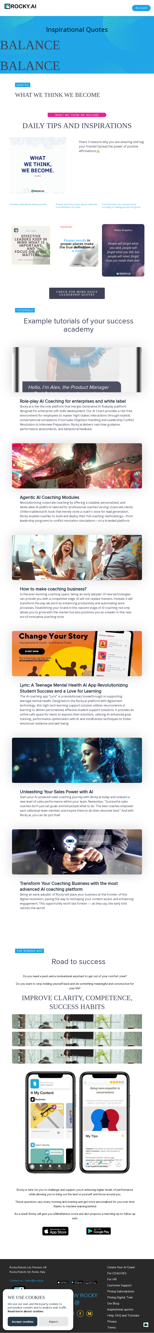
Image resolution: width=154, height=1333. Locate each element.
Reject (53, 1321)
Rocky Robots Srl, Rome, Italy (27, 1272)
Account (141, 8)
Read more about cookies (25, 1311)
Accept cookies (22, 1321)
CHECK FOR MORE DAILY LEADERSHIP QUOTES (77, 293)
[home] (18, 6)
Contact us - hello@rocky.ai (26, 1280)
